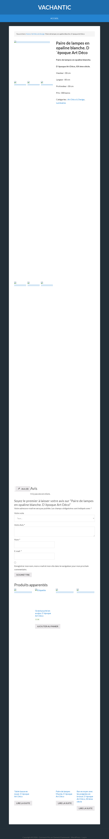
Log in (84, 837)
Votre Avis (19, 525)
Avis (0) (24, 488)
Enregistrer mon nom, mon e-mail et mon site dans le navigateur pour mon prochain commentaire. (51, 568)
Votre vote (19, 513)
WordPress (75, 837)
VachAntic (54, 7)
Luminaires (61, 103)
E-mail (18, 551)
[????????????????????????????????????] (33, 60)
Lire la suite (23, 803)
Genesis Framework (61, 837)
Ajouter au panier (47, 626)
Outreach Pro (44, 837)
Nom (17, 539)
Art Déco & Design (38, 34)
